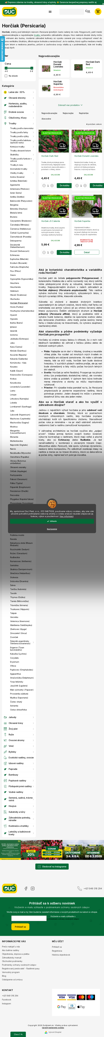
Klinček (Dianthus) (18, 351)
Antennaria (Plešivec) (20, 189)
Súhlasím (52, 521)
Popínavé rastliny (17, 780)
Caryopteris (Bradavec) (21, 221)
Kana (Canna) (16, 347)
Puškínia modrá (17, 535)
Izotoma (14, 335)
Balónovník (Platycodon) (21, 201)
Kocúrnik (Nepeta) (18, 355)
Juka (12, 343)
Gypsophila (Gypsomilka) (21, 279)
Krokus (13, 379)
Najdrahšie (84, 113)
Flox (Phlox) (15, 271)
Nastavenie (51, 529)
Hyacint (13, 315)
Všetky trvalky (16, 173)
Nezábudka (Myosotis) (20, 453)
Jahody (12, 717)
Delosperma (15, 241)
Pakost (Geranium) (18, 479)
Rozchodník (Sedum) (19, 549)
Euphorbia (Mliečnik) (19, 259)
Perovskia (14, 495)
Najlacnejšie (68, 113)
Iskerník (13, 331)
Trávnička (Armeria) (19, 605)
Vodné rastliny (16, 792)
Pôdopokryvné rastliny (20, 786)
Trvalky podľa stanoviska (21, 128)
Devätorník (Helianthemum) (17, 246)
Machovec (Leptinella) (20, 418)
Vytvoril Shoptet (54, 1034)
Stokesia (14, 577)
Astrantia (14, 706)
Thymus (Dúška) (17, 597)
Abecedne (46, 119)
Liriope (13, 394)
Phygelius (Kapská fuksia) (22, 499)
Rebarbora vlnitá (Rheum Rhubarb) (21, 544)
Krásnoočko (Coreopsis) (21, 375)
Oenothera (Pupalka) (19, 457)
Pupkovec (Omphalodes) (21, 670)
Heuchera (14, 283)
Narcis (13, 449)
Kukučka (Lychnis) (18, 654)
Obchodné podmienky (12, 961)
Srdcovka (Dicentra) (19, 581)
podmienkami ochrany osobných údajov (62, 919)
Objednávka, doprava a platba (15, 953)
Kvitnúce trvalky (17, 147)
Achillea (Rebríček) (18, 181)
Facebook (25, 888)
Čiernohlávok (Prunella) (20, 237)
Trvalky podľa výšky (19, 136)
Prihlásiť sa (19, 926)
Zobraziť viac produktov (68, 105)
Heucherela (15, 287)
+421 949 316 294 (91, 888)
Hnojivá (12, 806)
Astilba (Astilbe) (17, 197)
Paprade (13, 769)
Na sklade (13, 76)
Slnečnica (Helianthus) (20, 573)
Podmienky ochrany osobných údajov (19, 964)
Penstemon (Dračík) (19, 491)
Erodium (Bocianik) (18, 263)
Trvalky (12, 123)
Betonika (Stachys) (18, 209)
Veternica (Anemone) (20, 621)
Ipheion (13, 327)
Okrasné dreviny (17, 97)
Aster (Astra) (16, 193)
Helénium (14, 291)
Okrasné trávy (16, 723)
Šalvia (12, 585)
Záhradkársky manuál (11, 957)
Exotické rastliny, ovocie (21, 757)
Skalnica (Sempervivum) (21, 569)
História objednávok (60, 954)
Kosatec (14, 367)
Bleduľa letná (16, 213)
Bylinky (12, 751)
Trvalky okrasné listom (20, 150)
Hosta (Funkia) (16, 307)
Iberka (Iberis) (16, 323)
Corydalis (14, 658)
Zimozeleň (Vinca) (18, 633)
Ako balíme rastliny (10, 950)
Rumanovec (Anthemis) (21, 561)
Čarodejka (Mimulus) (19, 225)
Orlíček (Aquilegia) (18, 471)
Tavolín (13, 593)
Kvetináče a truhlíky (19, 826)
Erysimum (14, 662)
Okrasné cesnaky (18, 467)
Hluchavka (15, 299)
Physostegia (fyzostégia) (21, 503)
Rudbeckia (15, 557)
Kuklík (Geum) (16, 371)
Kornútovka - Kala (18, 363)
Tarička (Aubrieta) (18, 589)
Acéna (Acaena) (17, 177)
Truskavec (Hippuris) (19, 609)
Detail (85, 251)
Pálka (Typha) (16, 483)
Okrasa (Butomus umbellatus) (18, 462)
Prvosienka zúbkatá (19, 694)
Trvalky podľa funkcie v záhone (21, 160)
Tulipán (13, 613)
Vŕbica (13, 666)
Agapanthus (15, 674)
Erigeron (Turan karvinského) (17, 648)
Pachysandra (16, 475)
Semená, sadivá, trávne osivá (21, 799)
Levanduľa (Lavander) (20, 387)
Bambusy (13, 774)
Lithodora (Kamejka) (19, 399)
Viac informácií (66, 516)
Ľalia (12, 411)
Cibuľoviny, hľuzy (18, 117)
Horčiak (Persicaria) (19, 303)
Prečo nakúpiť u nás (11, 946)
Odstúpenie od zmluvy (12, 979)
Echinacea (14, 255)
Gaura (13, 275)
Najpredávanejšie (49, 113)
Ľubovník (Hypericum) (20, 415)
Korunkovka (15, 383)
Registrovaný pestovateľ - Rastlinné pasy (21, 968)
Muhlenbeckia (16, 441)
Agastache (15, 185)
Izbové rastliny (16, 763)
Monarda (14, 437)
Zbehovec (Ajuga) (18, 629)
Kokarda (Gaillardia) (19, 359)
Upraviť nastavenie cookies (52, 1029)
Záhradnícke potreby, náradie (20, 819)
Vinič (11, 746)
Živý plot (13, 728)
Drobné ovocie (16, 112)
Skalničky (14, 154)
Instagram (33, 888)
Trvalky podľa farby (19, 132)
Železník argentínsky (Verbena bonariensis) (20, 642)
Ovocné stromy (16, 740)
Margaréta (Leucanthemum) (18, 431)
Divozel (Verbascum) (19, 251)
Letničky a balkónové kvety (19, 833)
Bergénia (14, 205)
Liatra (12, 391)
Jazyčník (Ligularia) (19, 686)
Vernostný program (11, 972)
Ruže (11, 734)
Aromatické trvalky (18, 169)
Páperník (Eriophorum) (20, 487)
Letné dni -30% (17, 92)
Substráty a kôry (17, 812)
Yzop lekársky (16, 682)
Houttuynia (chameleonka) (22, 311)
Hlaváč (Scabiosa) (18, 295)
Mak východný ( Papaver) (22, 690)
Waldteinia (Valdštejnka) (21, 625)
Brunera (13, 217)
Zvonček (14, 637)
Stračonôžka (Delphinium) (22, 678)
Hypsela (14, 319)
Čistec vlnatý (16, 702)
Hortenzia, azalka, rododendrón (18, 105)
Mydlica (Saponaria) (19, 698)
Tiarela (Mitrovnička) (19, 601)
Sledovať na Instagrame (53, 866)
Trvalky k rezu (16, 165)
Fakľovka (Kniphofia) (19, 267)
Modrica (13, 427)
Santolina (14, 565)
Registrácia (56, 950)
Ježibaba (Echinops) (19, 339)
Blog (4, 975)
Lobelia (13, 403)
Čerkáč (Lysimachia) (19, 233)
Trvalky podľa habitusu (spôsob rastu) (20, 141)
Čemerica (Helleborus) (20, 229)
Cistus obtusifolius (18, 710)
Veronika (14, 617)
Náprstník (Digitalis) (19, 445)
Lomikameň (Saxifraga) (21, 406)
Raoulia (13, 539)
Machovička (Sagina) (19, 422)
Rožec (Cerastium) (18, 553)
